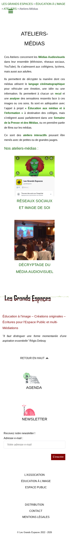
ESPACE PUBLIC (36, 487)
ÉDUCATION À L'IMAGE (36, 481)
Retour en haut (32, 358)
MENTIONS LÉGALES (36, 517)
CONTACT (35, 510)
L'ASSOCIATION (34, 474)
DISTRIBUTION (34, 504)
